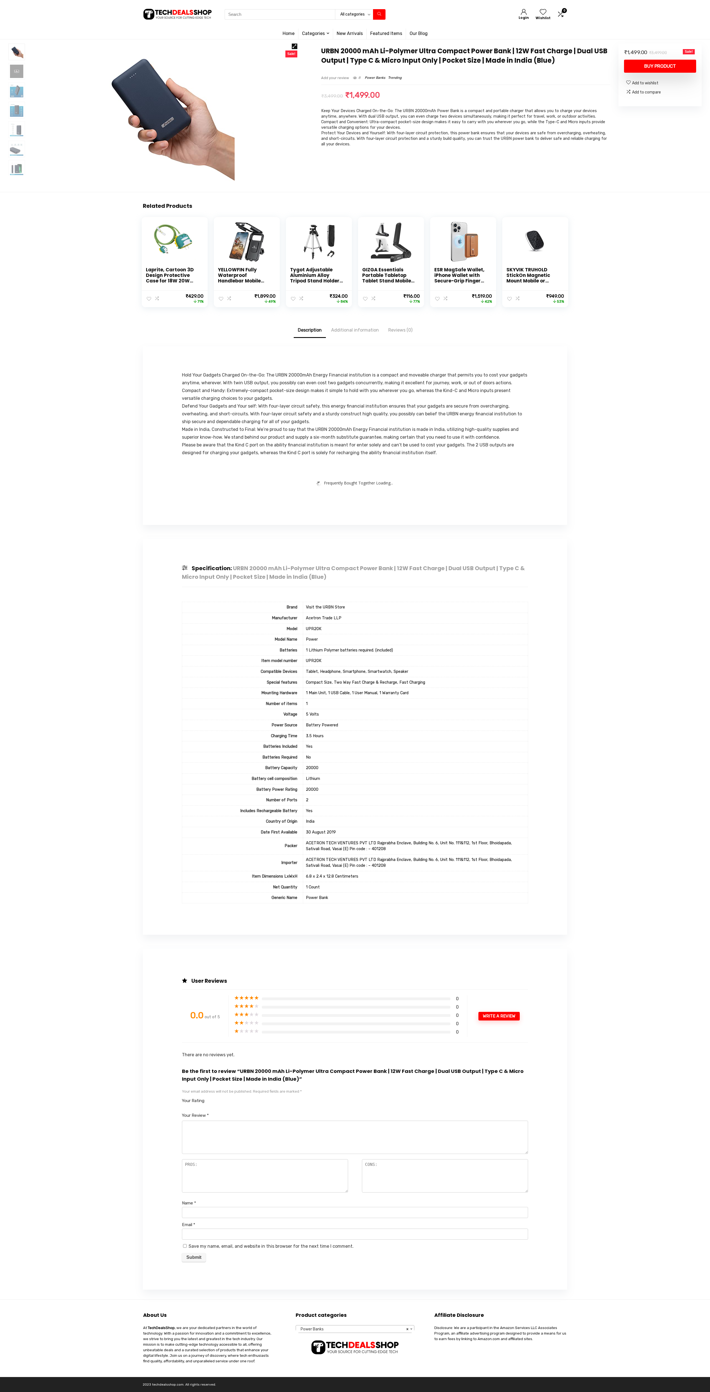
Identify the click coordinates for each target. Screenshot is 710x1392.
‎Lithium (313, 778)
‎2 (307, 800)
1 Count (313, 887)
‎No (308, 757)
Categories (313, 33)
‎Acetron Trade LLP (323, 618)
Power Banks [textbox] (353, 1329)
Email (188, 1224)
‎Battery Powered (322, 725)
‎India (310, 821)
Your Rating (193, 1100)
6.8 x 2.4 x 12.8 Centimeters (332, 876)
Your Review (195, 1115)
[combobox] (355, 1329)
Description (310, 330)
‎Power (312, 639)
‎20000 (312, 768)
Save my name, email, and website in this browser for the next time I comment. (271, 1246)
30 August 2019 (321, 832)
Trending (395, 78)
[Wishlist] (543, 12)
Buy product (660, 66)
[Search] (379, 14)
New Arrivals (350, 33)
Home (289, 33)
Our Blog (419, 33)
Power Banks (375, 78)
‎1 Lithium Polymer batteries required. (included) (349, 650)
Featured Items (386, 33)
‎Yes (309, 746)
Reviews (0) (400, 330)
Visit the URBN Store (325, 607)
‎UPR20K (313, 628)
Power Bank (317, 897)
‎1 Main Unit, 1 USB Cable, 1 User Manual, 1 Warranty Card (357, 693)
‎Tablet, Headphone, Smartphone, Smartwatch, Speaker (357, 671)
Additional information (355, 330)
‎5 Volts (312, 714)
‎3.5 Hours (315, 736)
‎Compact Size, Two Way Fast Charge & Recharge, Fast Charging (365, 682)
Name (189, 1203)
